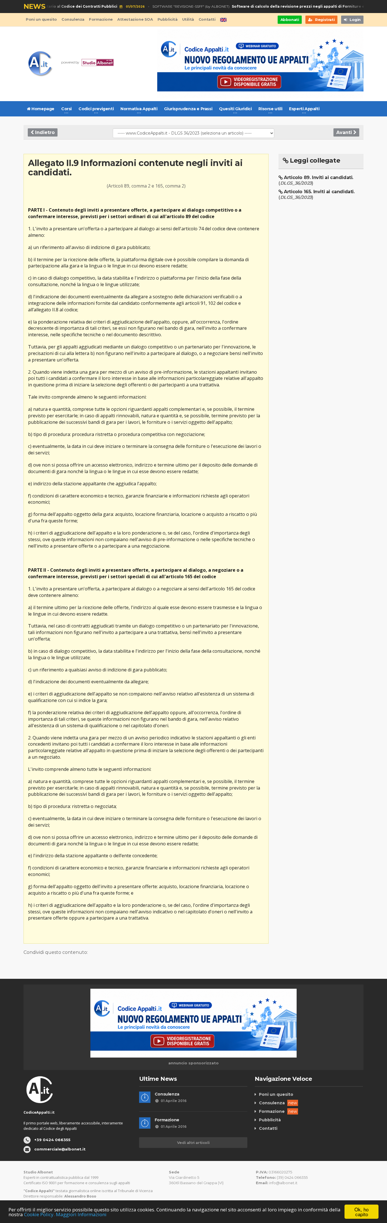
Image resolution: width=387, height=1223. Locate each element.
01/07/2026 (126, 6)
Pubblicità (168, 19)
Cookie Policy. (39, 1214)
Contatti (207, 19)
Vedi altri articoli (193, 1142)
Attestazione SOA (135, 19)
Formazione (101, 19)
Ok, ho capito (361, 1212)
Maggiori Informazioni (81, 1214)
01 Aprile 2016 (173, 1101)
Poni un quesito (41, 19)
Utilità (188, 19)
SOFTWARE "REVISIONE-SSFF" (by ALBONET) (257, 6)
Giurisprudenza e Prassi (188, 108)
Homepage (42, 108)
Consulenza (72, 19)
